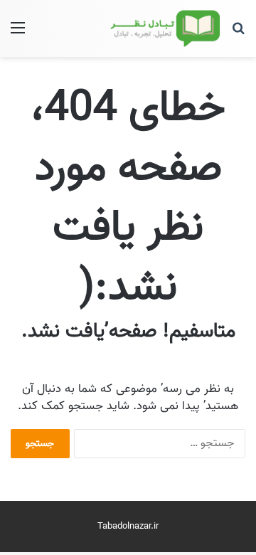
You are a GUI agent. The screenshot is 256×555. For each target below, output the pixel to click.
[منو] (18, 34)
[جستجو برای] (238, 34)
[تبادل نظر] (163, 28)
